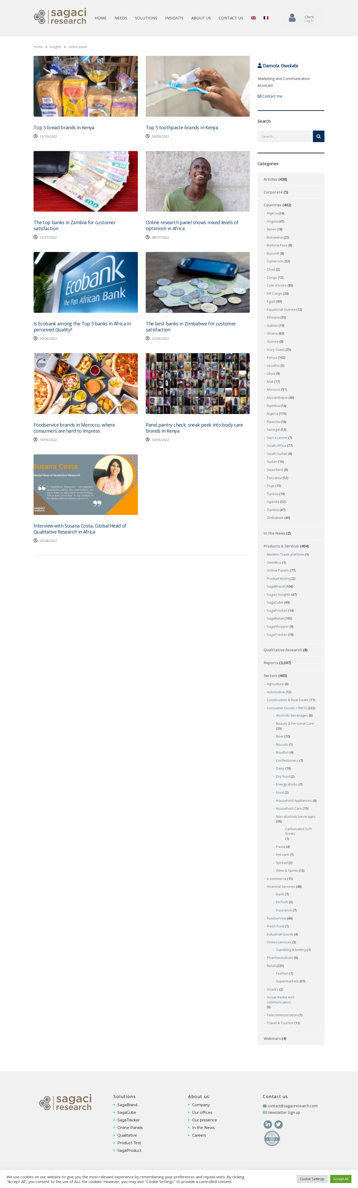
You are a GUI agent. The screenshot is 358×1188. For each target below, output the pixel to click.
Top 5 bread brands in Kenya (64, 127)
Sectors (270, 675)
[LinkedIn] (268, 1123)
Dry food (283, 776)
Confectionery (287, 760)
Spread (282, 862)
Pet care (282, 854)
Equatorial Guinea (281, 309)
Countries (272, 204)
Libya (271, 373)
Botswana (275, 237)
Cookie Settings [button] (312, 1178)
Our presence (204, 1120)
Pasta (280, 846)
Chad (271, 269)
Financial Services (281, 886)
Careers (199, 1135)
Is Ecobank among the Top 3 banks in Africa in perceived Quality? (82, 326)
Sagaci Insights (278, 594)
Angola (272, 221)
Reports (271, 662)
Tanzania (274, 477)
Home (101, 17)
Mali (270, 381)
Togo (271, 485)
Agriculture (275, 683)
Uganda (273, 501)
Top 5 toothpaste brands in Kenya (182, 127)
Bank (280, 894)
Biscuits (282, 744)
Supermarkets (287, 981)
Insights (174, 17)
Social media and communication (280, 999)
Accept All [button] (340, 1178)
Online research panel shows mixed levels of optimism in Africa (192, 225)
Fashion (282, 973)
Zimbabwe (275, 517)
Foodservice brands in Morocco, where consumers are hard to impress (74, 428)
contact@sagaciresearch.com (293, 1105)
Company (201, 1105)
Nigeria (272, 413)
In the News (274, 533)
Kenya (272, 357)
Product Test (129, 1143)
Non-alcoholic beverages (296, 816)
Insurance (284, 910)
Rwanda (273, 421)
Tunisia (272, 493)
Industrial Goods (280, 934)
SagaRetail (275, 618)
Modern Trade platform (285, 554)
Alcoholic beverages (292, 715)
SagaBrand (276, 586)
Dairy (280, 768)
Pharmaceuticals (280, 957)
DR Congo (274, 293)
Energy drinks (287, 784)
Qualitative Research (283, 649)
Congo (272, 277)
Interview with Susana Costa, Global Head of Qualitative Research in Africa (80, 529)
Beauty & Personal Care (295, 723)
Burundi (273, 253)
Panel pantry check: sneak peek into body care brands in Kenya (194, 428)
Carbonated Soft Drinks (298, 831)
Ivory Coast (276, 349)
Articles (270, 179)
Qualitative (127, 1135)
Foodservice (276, 918)
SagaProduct (277, 610)
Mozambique (277, 397)
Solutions (146, 17)
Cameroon (275, 261)
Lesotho (273, 365)
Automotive (276, 692)
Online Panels (278, 570)
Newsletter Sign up (284, 1112)
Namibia (273, 405)
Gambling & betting (291, 949)
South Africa (276, 445)
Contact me (271, 96)
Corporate (273, 192)
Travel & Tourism (280, 1022)
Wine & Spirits (287, 870)
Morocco (273, 389)
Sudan (272, 461)
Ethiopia (273, 317)
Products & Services (281, 546)
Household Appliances (294, 800)
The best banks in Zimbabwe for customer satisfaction (191, 326)
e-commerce (276, 878)
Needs (121, 17)
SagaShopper (278, 626)
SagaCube (275, 602)
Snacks (272, 989)
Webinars (272, 1038)
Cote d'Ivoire (277, 285)
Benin (271, 229)
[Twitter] (278, 1123)
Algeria (272, 213)
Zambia (273, 509)
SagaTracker (277, 634)
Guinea (273, 341)
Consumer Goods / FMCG (287, 708)
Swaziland (275, 469)
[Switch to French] (266, 18)
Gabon (272, 325)
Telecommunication (282, 1015)
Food (280, 792)
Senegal (273, 429)
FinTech (282, 902)
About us (201, 17)
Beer (280, 736)
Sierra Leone (277, 437)
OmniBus (274, 562)
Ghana (272, 333)
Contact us (231, 17)
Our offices (202, 1112)
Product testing (279, 578)
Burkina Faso (277, 245)
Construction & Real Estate (288, 699)
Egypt (271, 301)
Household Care (289, 808)
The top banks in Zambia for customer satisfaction (75, 225)
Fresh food (275, 926)
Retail (271, 965)
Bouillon (282, 752)
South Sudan (277, 453)
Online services (279, 942)
